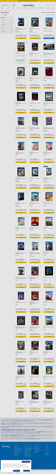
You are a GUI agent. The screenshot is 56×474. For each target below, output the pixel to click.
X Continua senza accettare (26, 461)
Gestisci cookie (17, 470)
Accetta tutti (27, 470)
